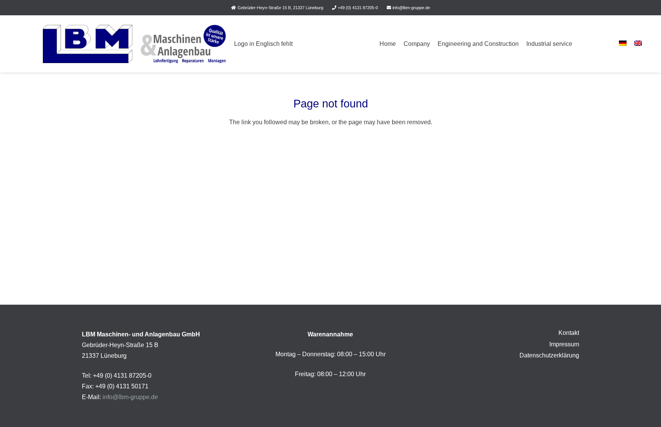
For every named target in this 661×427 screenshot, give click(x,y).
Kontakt (568, 333)
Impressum (564, 344)
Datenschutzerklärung (549, 355)
